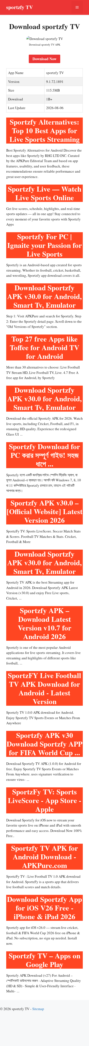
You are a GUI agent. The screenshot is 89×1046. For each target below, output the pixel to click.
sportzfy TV (19, 7)
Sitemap (38, 1008)
